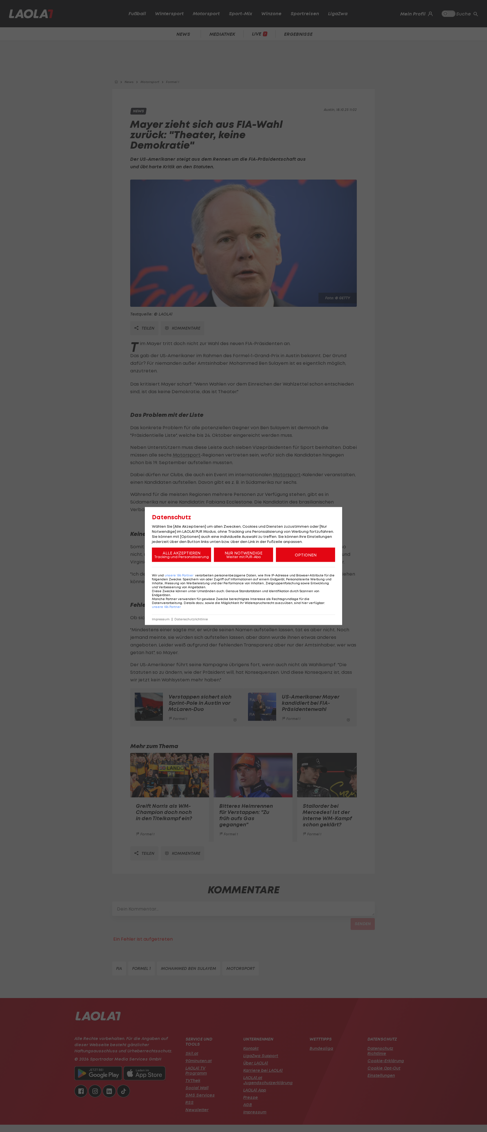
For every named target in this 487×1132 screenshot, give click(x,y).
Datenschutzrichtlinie (191, 619)
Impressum (161, 619)
